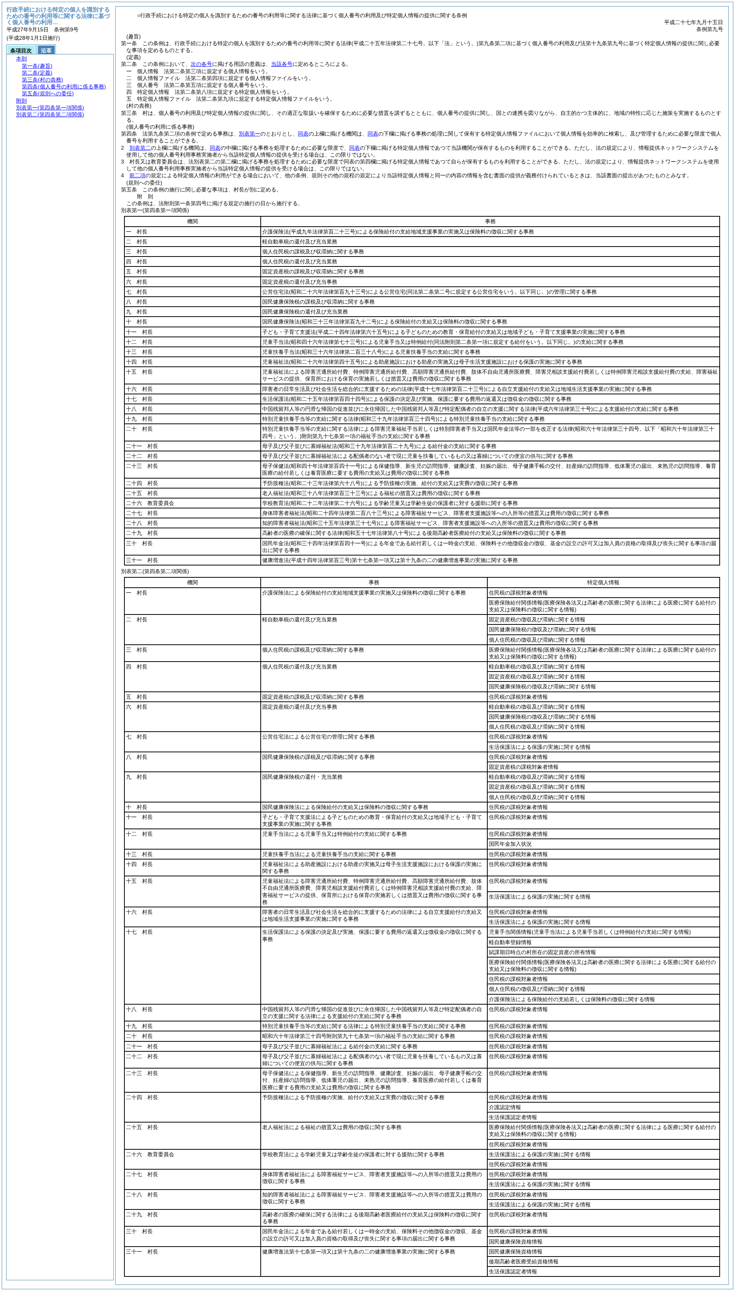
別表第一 (249, 134)
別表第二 (140, 148)
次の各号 (201, 64)
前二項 (137, 175)
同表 (303, 134)
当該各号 (281, 64)
